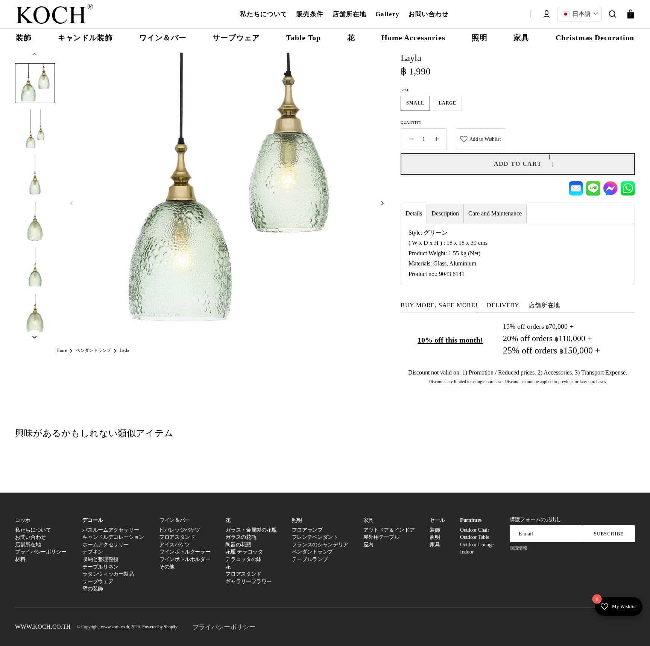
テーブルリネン (100, 567)
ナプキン (92, 552)
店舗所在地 (28, 544)
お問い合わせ (30, 537)
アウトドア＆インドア (389, 530)
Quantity (411, 122)
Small (418, 105)
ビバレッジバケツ (179, 530)
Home (61, 350)
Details (413, 213)
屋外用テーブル (381, 537)
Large (450, 105)
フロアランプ (307, 530)
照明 (435, 537)
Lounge (486, 544)
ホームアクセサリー (105, 544)
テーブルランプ (310, 559)
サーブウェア (97, 581)
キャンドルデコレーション (113, 537)
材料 (20, 559)
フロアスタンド (177, 537)
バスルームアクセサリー (110, 530)
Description (445, 213)
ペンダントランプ (93, 350)
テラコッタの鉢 (243, 559)
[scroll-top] (634, 630)
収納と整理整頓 (100, 559)
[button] (612, 14)
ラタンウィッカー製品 (108, 574)
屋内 (368, 544)
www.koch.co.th (115, 626)
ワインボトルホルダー (184, 559)
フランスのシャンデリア (320, 544)
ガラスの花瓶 (240, 537)
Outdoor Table (474, 537)
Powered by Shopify (160, 626)
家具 (435, 544)
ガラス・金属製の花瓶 (250, 530)
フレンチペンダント (315, 537)
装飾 (435, 530)
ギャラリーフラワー (248, 581)
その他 (167, 567)
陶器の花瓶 (238, 544)
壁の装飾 (92, 588)
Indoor (467, 552)
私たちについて (33, 530)
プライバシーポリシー (40, 552)
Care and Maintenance (495, 213)
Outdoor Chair (474, 530)
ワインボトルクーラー (184, 552)
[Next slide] (34, 337)
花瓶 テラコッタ (244, 552)
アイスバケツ (174, 544)
